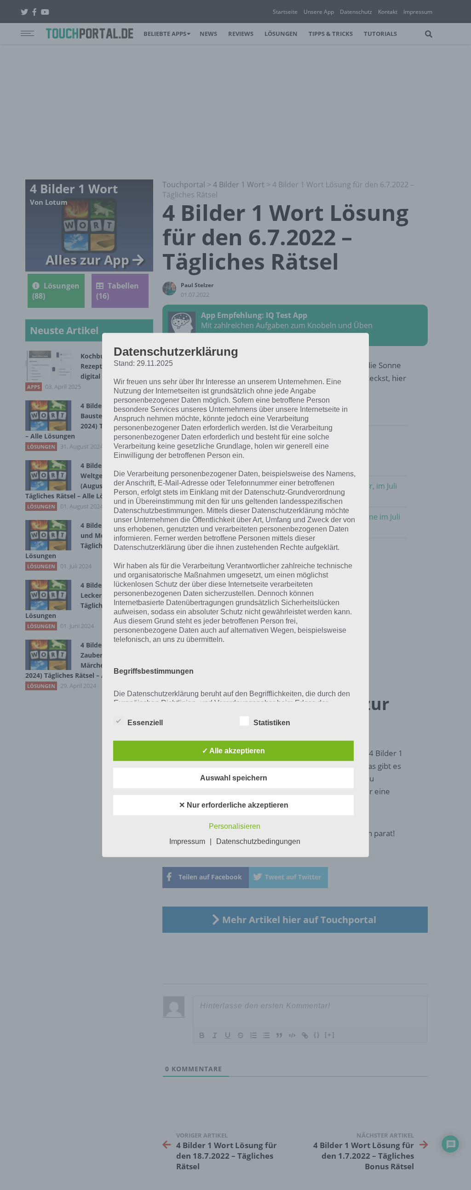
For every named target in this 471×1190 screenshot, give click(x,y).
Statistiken (271, 722)
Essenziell (145, 722)
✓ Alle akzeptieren (233, 750)
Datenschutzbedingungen (258, 841)
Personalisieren (234, 826)
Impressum (187, 841)
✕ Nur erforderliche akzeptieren (233, 805)
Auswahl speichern (233, 777)
